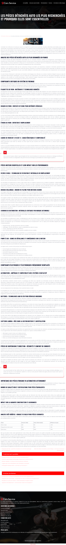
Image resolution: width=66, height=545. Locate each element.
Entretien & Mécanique (59, 3)
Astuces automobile (34, 3)
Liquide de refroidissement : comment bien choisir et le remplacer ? (17, 482)
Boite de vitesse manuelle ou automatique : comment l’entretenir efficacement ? (49, 449)
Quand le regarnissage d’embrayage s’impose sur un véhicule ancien (17, 459)
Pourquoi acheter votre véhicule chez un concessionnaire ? (15, 457)
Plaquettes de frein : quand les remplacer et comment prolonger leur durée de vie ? (16, 449)
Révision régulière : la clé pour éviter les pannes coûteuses (15, 461)
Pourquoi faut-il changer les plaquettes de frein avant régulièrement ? (18, 476)
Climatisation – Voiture (46, 3)
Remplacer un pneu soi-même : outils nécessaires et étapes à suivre (17, 480)
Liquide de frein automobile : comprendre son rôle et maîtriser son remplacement (20, 478)
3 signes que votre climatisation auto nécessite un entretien (15, 463)
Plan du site (33, 544)
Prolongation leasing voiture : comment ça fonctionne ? (14, 465)
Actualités (25, 3)
